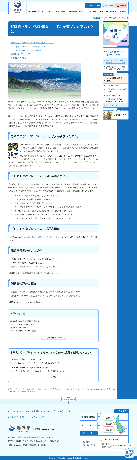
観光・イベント (43, 389)
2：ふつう (33, 363)
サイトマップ (39, 417)
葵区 (108, 418)
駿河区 (109, 424)
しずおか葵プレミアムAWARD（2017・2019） (115, 100)
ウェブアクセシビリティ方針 (60, 411)
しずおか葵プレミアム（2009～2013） (116, 53)
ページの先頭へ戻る (68, 399)
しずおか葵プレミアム (114, 85)
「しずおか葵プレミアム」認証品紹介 (26, 50)
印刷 (98, 18)
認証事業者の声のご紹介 (20, 54)
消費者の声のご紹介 (19, 58)
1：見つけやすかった (21, 371)
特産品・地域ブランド (114, 95)
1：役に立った (18, 363)
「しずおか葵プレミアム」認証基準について (29, 47)
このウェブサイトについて (19, 411)
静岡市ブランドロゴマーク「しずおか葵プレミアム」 (32, 43)
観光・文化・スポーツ (114, 105)
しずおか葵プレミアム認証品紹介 (45, 237)
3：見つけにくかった (56, 371)
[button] (93, 5)
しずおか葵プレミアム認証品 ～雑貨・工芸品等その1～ (116, 68)
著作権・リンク (39, 411)
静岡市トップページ (14, 389)
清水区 (109, 430)
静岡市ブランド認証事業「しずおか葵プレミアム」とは (116, 61)
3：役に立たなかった (51, 363)
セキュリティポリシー (18, 417)
